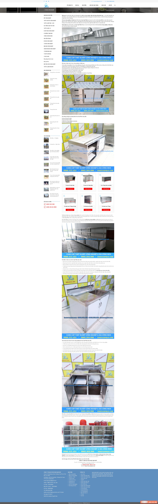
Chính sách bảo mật (85, 481)
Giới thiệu (83, 474)
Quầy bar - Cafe (72, 477)
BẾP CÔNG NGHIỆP (47, 18)
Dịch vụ (77, 5)
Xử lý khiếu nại (84, 484)
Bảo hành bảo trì (84, 492)
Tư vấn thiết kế (84, 488)
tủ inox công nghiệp (74, 63)
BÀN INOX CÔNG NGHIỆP (48, 46)
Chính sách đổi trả (84, 482)
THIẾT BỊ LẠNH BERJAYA (48, 66)
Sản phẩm (84, 5)
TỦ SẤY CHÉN (46, 56)
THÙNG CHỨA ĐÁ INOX (48, 36)
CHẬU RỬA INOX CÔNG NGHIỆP (50, 48)
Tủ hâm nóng (71, 478)
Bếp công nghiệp (72, 474)
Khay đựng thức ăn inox (48, 59)
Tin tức (82, 494)
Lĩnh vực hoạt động (94, 5)
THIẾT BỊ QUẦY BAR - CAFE (49, 23)
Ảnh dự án (104, 5)
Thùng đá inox (72, 481)
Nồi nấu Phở (46, 61)
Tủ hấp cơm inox (72, 479)
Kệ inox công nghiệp (73, 484)
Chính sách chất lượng (85, 485)
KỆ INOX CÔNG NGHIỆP (48, 41)
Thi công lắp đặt (84, 491)
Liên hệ (110, 5)
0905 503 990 (50, 204)
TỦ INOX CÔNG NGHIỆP (110, 10)
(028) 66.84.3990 (51, 207)
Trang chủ (102, 10)
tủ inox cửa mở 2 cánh (67, 118)
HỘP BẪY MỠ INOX (47, 38)
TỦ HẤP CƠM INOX (47, 53)
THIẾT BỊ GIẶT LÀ (47, 28)
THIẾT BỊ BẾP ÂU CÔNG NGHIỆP (50, 20)
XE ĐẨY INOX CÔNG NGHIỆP (49, 30)
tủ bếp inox (68, 259)
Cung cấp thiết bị (84, 489)
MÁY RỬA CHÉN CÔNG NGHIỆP (49, 64)
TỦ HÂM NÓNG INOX (47, 51)
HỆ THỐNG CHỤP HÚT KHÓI (49, 25)
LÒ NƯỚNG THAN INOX (48, 33)
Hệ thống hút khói (72, 485)
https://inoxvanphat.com (90, 466)
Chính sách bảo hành (85, 475)
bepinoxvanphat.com (78, 503)
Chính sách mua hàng (85, 487)
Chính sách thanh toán (85, 477)
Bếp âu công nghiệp (73, 475)
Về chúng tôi (70, 5)
